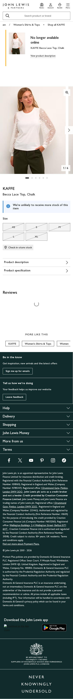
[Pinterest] (42, 461)
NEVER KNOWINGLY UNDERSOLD (36, 684)
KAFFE (12, 343)
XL (32, 237)
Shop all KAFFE (56, 24)
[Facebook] (9, 461)
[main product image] (20, 47)
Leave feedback (14, 397)
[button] (68, 5)
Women (64, 343)
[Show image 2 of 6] (69, 130)
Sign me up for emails (18, 371)
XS (9, 228)
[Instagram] (53, 461)
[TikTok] (64, 461)
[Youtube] (31, 461)
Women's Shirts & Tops (26, 24)
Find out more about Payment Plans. (21, 544)
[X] (20, 461)
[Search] (7, 16)
